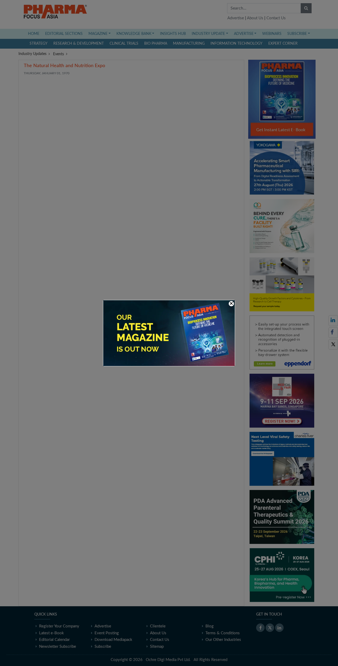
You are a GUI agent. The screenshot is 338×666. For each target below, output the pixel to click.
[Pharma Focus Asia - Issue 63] (169, 333)
